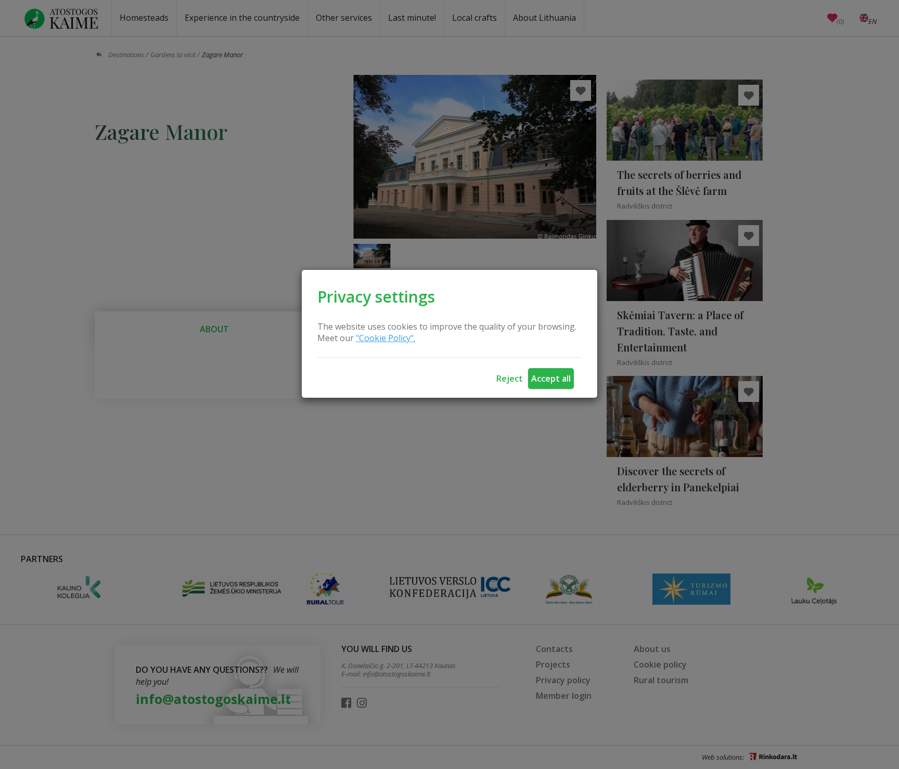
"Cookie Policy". (385, 338)
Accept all (551, 378)
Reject (509, 378)
